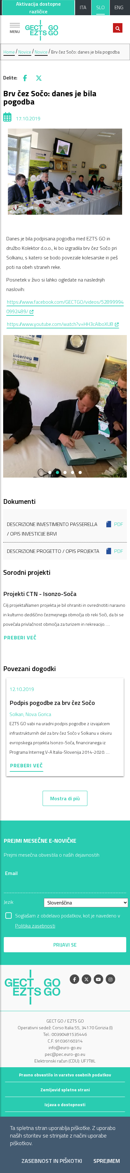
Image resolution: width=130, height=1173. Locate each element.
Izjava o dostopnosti (65, 1104)
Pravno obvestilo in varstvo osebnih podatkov (65, 1074)
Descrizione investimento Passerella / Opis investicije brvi (65, 528)
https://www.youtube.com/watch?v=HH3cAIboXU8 (63, 324)
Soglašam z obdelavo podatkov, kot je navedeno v (67, 916)
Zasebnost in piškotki (51, 1161)
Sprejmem (106, 1161)
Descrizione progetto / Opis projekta (65, 551)
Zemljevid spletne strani (65, 1089)
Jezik (8, 902)
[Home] (41, 29)
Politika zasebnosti (35, 925)
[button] (50, 472)
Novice (24, 51)
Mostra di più (65, 798)
